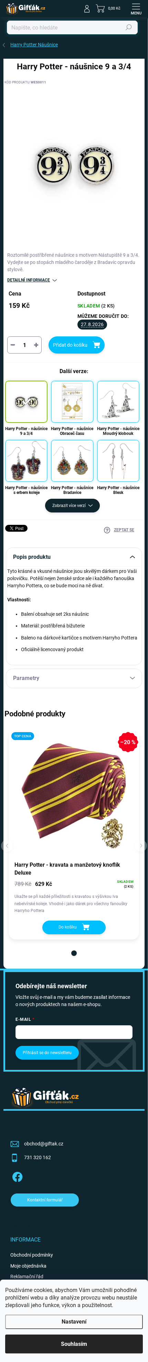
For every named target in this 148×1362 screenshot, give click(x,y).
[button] (74, 953)
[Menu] (136, 8)
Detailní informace (28, 280)
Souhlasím (74, 1344)
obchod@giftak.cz (43, 1143)
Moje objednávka (28, 1266)
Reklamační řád (26, 1276)
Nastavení (74, 1321)
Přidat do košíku (70, 345)
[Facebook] (16, 1176)
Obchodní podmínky (31, 1255)
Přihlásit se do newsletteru (47, 1052)
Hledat (129, 27)
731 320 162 (37, 1157)
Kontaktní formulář (45, 1200)
